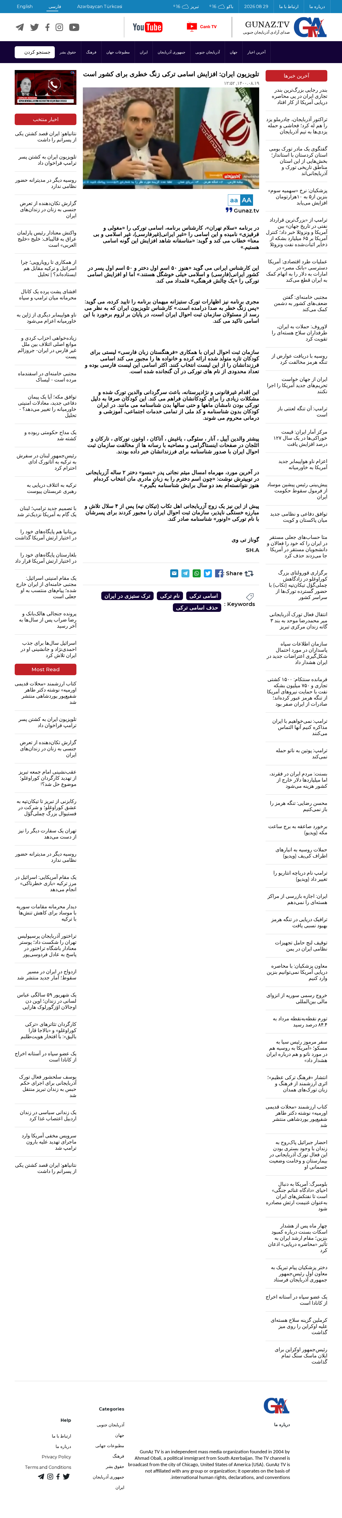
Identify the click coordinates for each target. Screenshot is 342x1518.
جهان (234, 52)
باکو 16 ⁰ (221, 6)
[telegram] (20, 27)
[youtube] (148, 27)
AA (246, 200)
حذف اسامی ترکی (197, 607)
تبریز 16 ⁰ (186, 6)
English (25, 6)
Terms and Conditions (48, 1467)
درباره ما (317, 6)
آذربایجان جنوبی (207, 52)
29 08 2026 (256, 6)
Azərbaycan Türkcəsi (99, 6)
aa (234, 200)
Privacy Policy (56, 1456)
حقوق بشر (68, 52)
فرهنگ (91, 52)
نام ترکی (170, 596)
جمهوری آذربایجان (171, 52)
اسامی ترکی (203, 596)
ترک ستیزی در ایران (127, 596)
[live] (201, 27)
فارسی (55, 6)
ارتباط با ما (288, 6)
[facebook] (47, 27)
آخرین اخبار (256, 52)
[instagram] (59, 27)
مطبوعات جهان (118, 52)
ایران (144, 52)
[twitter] (34, 27)
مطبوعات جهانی (109, 1445)
